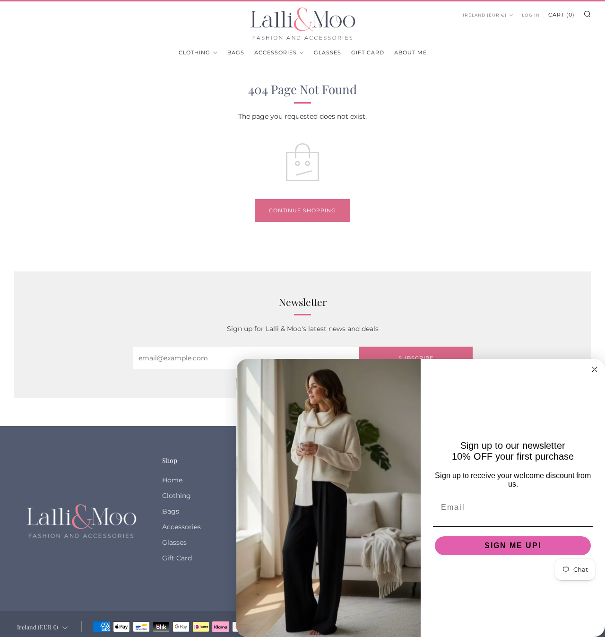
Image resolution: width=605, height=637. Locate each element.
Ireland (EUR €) (485, 14)
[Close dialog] (594, 369)
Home (172, 480)
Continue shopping (302, 210)
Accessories (275, 52)
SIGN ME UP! (513, 545)
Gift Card (367, 52)
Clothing (194, 52)
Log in (531, 14)
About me (410, 52)
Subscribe (415, 358)
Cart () (561, 14)
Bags (235, 52)
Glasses (327, 52)
